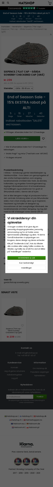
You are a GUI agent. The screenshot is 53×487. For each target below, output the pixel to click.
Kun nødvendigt (26, 263)
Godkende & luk (26, 257)
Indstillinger (26, 267)
